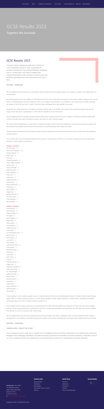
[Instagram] (95, 383)
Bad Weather (37, 386)
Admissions (37, 383)
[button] (97, 4)
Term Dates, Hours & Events (42, 388)
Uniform (36, 390)
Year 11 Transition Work (68, 390)
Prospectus (65, 386)
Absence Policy (38, 381)
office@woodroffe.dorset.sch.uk (17, 396)
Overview (65, 381)
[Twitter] (91, 383)
